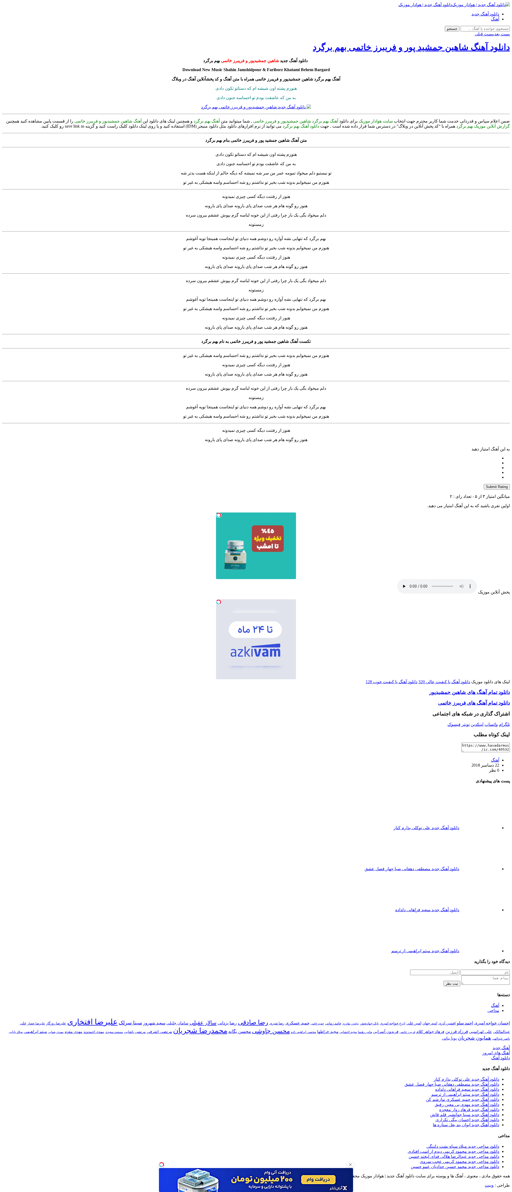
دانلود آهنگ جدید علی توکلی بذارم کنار (466, 1079)
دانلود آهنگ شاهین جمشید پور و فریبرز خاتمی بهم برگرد (411, 47)
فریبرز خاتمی (407, 1032)
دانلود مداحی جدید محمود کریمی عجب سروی (459, 1161)
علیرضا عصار (36, 1023)
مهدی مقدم (73, 1032)
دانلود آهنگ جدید (485, 14)
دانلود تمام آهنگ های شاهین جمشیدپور (469, 692)
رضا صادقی (253, 1022)
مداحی (493, 1010)
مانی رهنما (365, 1032)
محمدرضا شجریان (200, 1031)
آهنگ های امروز (496, 1053)
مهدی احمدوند (93, 1032)
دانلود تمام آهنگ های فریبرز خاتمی (474, 703)
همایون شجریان (474, 1038)
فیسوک (454, 724)
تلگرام (504, 724)
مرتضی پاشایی (135, 1032)
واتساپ (491, 724)
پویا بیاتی (449, 1038)
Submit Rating (497, 487)
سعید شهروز (154, 1023)
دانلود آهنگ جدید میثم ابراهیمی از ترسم (465, 1094)
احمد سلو (465, 1023)
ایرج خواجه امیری (392, 1023)
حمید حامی (317, 1023)
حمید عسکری (297, 1023)
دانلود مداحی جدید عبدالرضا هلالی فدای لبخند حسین (454, 1156)
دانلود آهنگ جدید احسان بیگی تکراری (467, 1119)
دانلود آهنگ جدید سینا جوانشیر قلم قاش (464, 1114)
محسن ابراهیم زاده (303, 1032)
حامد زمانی (333, 1023)
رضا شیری (276, 1023)
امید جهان (429, 1023)
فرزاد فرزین (456, 1031)
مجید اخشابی (348, 1032)
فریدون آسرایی (385, 1031)
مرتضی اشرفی (159, 1032)
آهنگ (495, 19)
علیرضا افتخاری (92, 1022)
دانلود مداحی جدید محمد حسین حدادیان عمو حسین (455, 1166)
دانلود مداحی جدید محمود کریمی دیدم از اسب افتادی (453, 1151)
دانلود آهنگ (500, 1058)
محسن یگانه (239, 1031)
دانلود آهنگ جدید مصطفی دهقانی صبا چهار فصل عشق (452, 1084)
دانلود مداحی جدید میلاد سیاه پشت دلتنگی (462, 1146)
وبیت (489, 1185)
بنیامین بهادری (350, 1023)
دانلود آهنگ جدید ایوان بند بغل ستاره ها (466, 1124)
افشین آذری (447, 1023)
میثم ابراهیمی (35, 1032)
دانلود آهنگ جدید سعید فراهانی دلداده (467, 1089)
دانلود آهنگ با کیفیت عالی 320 (444, 682)
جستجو (452, 29)
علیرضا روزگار (56, 1023)
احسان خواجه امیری (492, 1023)
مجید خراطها (327, 1031)
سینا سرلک (130, 1023)
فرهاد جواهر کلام (430, 1032)
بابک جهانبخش (369, 1023)
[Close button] (350, 1164)
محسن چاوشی (271, 1030)
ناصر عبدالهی (501, 1038)
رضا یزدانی (227, 1023)
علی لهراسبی (480, 1031)
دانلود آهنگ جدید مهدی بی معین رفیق (467, 1104)
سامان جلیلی (177, 1023)
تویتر (466, 724)
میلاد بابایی (16, 1032)
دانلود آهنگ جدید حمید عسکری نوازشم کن (462, 1099)
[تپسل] (218, 515)
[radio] (250, 458)
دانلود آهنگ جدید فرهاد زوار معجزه (469, 1109)
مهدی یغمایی (55, 1032)
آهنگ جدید (501, 1047)
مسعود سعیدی (114, 1032)
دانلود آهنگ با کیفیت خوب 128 (391, 682)
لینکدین (477, 724)
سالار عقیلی (203, 1023)
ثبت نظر (452, 984)
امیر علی (413, 1023)
